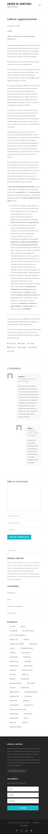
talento (25, 723)
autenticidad (28, 631)
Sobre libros (11, 613)
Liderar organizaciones (22, 19)
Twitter (22, 343)
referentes (14, 714)
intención (25, 679)
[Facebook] (17, 830)
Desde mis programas (14, 606)
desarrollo (14, 661)
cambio (26, 640)
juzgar (12, 688)
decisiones (25, 653)
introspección (15, 683)
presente (26, 701)
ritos (26, 718)
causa (9, 36)
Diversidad (14, 666)
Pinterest (12, 347)
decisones (14, 657)
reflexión (28, 714)
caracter (33, 644)
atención (13, 631)
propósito (11, 39)
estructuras (27, 670)
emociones (28, 666)
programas (14, 705)
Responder (25, 381)
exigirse (13, 674)
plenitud (28, 696)
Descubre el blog (17, 771)
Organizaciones (28, 36)
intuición (31, 683)
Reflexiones (11, 593)
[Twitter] (31, 830)
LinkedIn (33, 347)
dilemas (28, 661)
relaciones (14, 718)
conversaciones (26, 648)
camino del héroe (17, 644)
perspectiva (14, 696)
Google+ (23, 347)
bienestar (14, 640)
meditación (14, 692)
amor (23, 626)
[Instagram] (21, 830)
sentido (13, 723)
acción (12, 626)
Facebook (12, 343)
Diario (9, 31)
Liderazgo (17, 36)
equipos (13, 670)
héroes (12, 679)
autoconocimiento (18, 635)
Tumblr (31, 343)
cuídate (13, 653)
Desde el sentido (19, 4)
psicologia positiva (18, 709)
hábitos (24, 674)
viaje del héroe (15, 727)
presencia (13, 701)
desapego (27, 657)
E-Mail (11, 351)
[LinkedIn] (26, 830)
